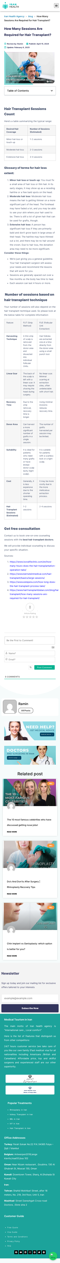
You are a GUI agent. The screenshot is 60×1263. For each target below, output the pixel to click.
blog (30, 16)
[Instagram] (30, 1252)
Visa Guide (12, 1232)
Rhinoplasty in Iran (18, 1110)
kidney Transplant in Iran (21, 1114)
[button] (56, 5)
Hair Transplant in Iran (20, 1128)
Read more (12, 832)
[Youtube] (21, 1252)
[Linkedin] (25, 1252)
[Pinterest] (35, 1252)
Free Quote (12, 1227)
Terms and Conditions (17, 1237)
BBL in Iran (15, 1119)
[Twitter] (39, 1252)
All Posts (25, 710)
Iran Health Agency (14, 16)
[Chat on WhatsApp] (53, 1256)
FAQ (9, 1246)
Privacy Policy (13, 1241)
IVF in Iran (15, 1123)
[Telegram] (44, 1252)
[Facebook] (16, 1252)
